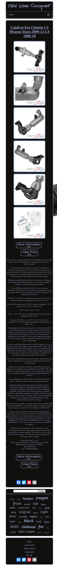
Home (29, 541)
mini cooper (26, 531)
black (29, 520)
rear (12, 521)
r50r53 (35, 513)
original (24, 512)
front (17, 503)
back (38, 521)
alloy (41, 517)
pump (47, 508)
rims (34, 508)
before (47, 517)
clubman (28, 526)
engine (33, 516)
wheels (27, 504)
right (44, 512)
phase (12, 516)
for (41, 526)
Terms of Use (29, 552)
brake (40, 508)
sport (46, 522)
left (35, 504)
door (12, 499)
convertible (23, 517)
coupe (13, 532)
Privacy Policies (29, 548)
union (12, 507)
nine (19, 522)
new (13, 512)
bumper (28, 498)
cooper (42, 497)
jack (39, 532)
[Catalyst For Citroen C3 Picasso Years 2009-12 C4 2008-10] (29, 57)
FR (31, 555)
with (18, 499)
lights (43, 504)
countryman (23, 507)
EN (28, 555)
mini (14, 526)
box (48, 528)
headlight (46, 532)
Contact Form (29, 545)
